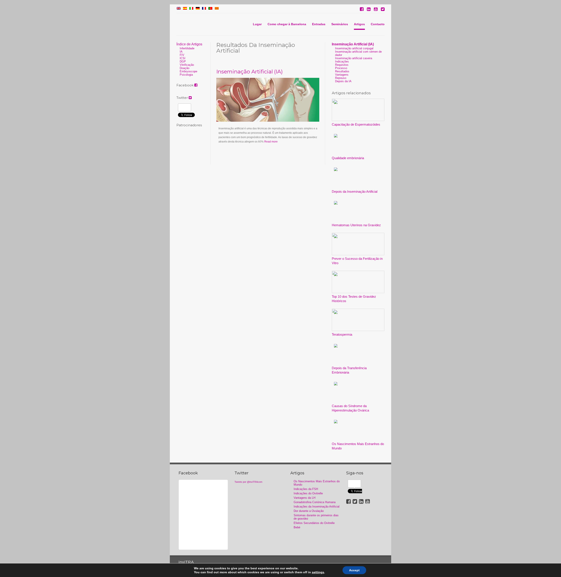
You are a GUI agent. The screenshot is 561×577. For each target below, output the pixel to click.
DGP (183, 61)
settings (318, 572)
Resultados (342, 71)
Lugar (257, 24)
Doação (184, 68)
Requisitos (341, 64)
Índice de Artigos (189, 44)
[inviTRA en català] (217, 8)
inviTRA (186, 562)
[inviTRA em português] (210, 8)
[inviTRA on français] (204, 8)
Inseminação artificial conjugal (354, 48)
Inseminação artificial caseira (353, 58)
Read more (271, 141)
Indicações (342, 61)
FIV (182, 55)
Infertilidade (187, 48)
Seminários (339, 24)
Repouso (340, 78)
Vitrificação (187, 64)
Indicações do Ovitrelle (308, 493)
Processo (341, 68)
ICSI (182, 58)
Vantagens (341, 74)
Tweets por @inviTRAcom (248, 482)
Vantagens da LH (304, 497)
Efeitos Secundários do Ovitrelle (314, 523)
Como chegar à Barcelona (287, 24)
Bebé (297, 527)
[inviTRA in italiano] (191, 8)
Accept (354, 570)
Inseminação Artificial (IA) (249, 71)
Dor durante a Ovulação (309, 511)
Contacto (378, 24)
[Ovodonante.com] (185, 8)
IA (181, 51)
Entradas (318, 24)
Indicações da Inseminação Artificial (316, 506)
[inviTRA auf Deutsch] (198, 8)
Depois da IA (343, 81)
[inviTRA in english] (179, 8)
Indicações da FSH (306, 489)
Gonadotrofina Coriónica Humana (315, 502)
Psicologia (186, 74)
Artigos (359, 24)
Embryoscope (188, 71)
